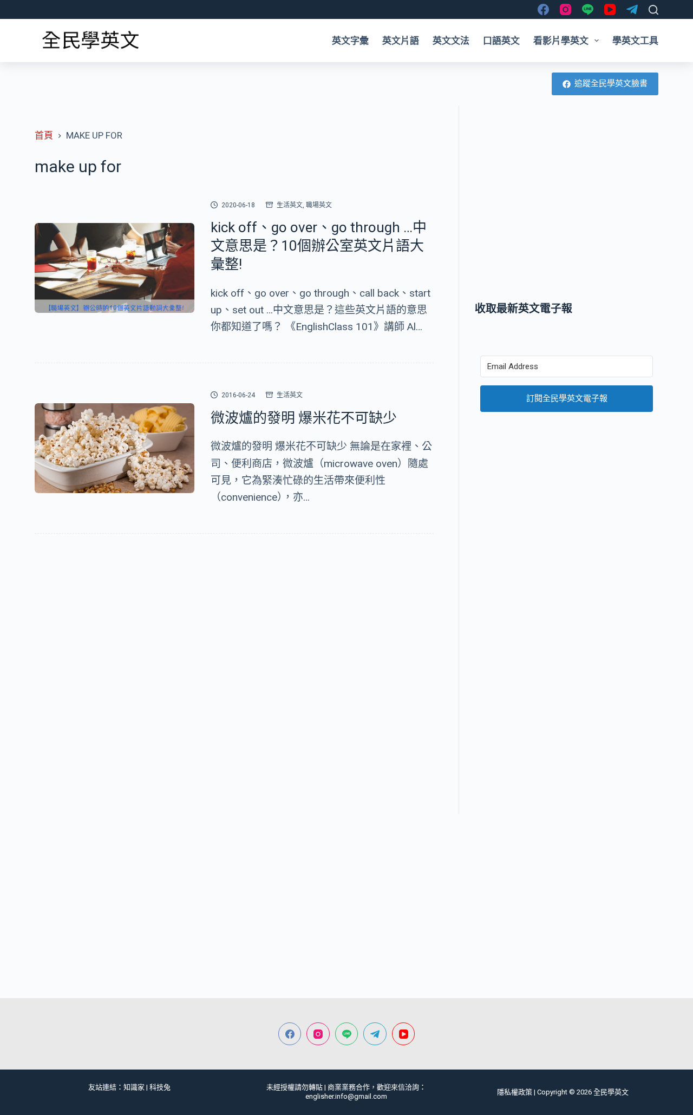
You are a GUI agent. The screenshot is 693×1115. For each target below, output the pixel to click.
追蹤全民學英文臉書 (611, 83)
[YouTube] (610, 9)
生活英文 (290, 205)
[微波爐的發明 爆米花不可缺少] (114, 448)
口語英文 (501, 40)
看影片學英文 (561, 40)
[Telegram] (632, 9)
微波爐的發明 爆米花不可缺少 (304, 418)
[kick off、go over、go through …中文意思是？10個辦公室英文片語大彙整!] (114, 268)
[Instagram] (565, 9)
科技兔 (160, 1087)
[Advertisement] (566, 203)
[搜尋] (653, 10)
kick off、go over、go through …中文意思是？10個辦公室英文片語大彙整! (319, 245)
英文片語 (400, 40)
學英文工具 (635, 40)
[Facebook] (543, 9)
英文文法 (451, 40)
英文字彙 (350, 40)
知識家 (134, 1087)
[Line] (587, 9)
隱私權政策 (514, 1092)
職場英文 (319, 205)
